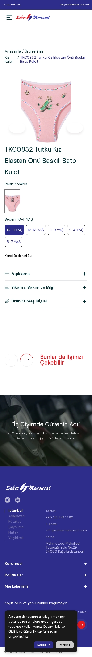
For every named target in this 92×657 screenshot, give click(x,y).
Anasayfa (13, 51)
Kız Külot (9, 59)
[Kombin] (12, 201)
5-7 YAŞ (14, 241)
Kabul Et (43, 645)
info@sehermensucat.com (75, 5)
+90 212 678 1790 (11, 5)
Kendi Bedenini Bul (18, 255)
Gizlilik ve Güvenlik (22, 631)
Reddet (64, 645)
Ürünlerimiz (34, 51)
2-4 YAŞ (76, 229)
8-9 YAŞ (56, 229)
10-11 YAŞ (14, 229)
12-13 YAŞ (36, 229)
